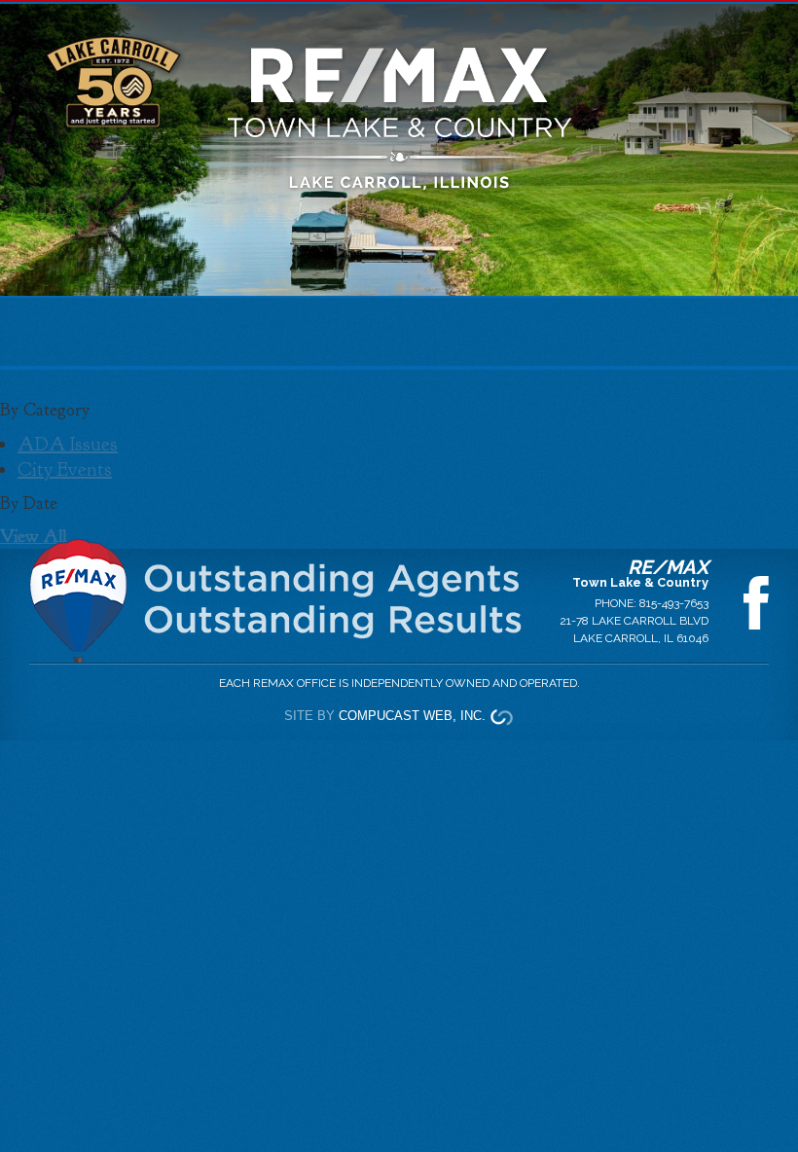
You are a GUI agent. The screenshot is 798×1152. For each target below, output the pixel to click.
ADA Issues (68, 444)
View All (33, 536)
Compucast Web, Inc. (412, 715)
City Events (65, 469)
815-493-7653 (673, 603)
